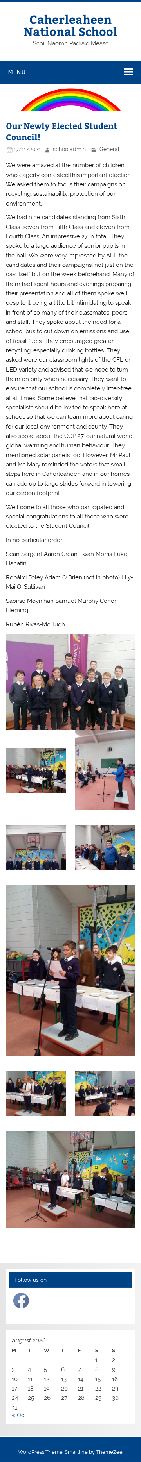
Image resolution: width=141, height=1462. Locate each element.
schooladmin (69, 149)
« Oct (19, 1415)
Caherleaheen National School (71, 25)
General (109, 149)
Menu (17, 72)
